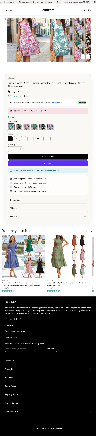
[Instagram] (6, 319)
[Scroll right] (91, 230)
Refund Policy (10, 377)
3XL (47, 139)
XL (30, 139)
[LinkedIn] (15, 319)
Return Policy (10, 386)
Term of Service (11, 403)
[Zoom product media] (44, 23)
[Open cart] (89, 10)
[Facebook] (20, 319)
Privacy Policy (10, 369)
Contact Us (9, 360)
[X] (10, 319)
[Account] (85, 10)
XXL (38, 139)
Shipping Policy (11, 394)
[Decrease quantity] (10, 149)
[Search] (11, 10)
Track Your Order (12, 411)
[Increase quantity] (20, 149)
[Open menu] (6, 10)
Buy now (48, 163)
